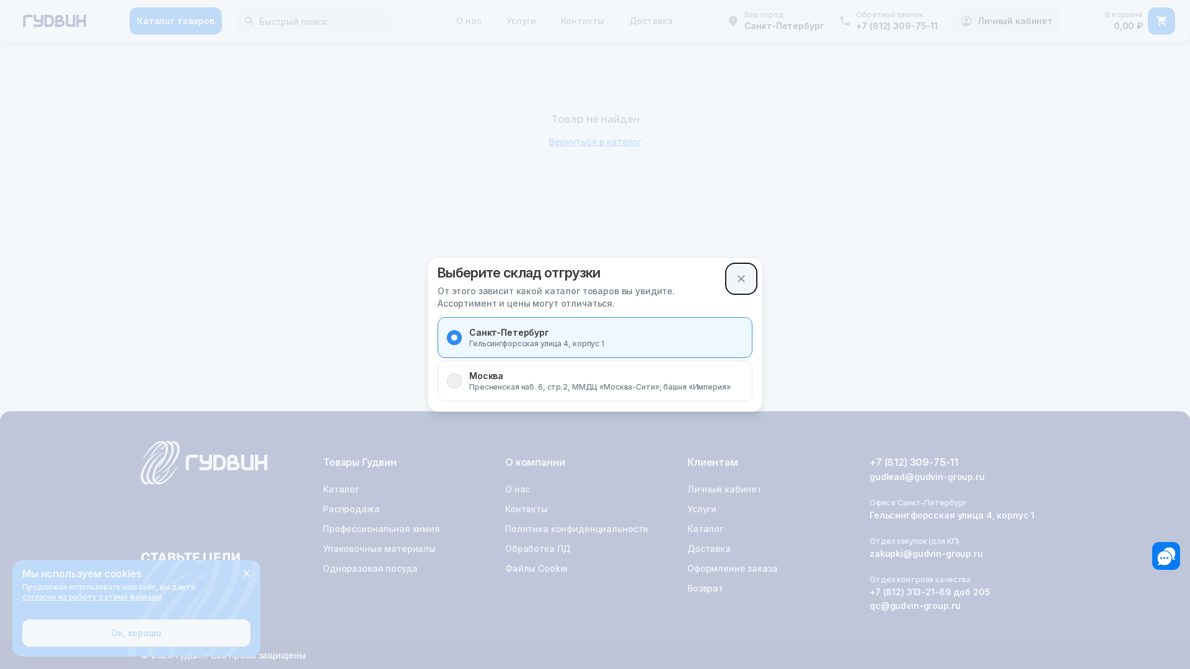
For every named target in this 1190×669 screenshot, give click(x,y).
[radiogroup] (595, 359)
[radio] (454, 337)
